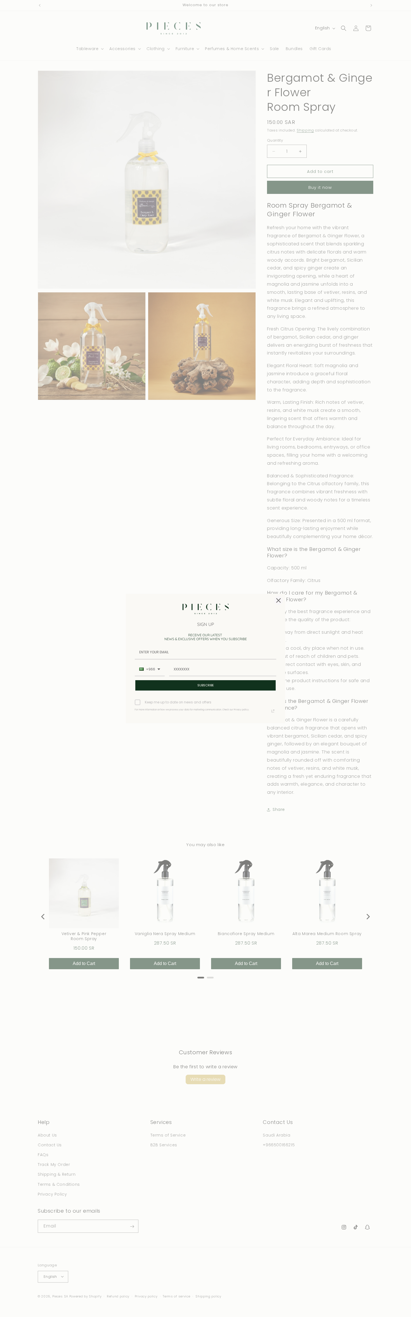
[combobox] (150, 669)
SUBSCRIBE (205, 685)
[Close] (278, 600)
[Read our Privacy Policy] (273, 711)
